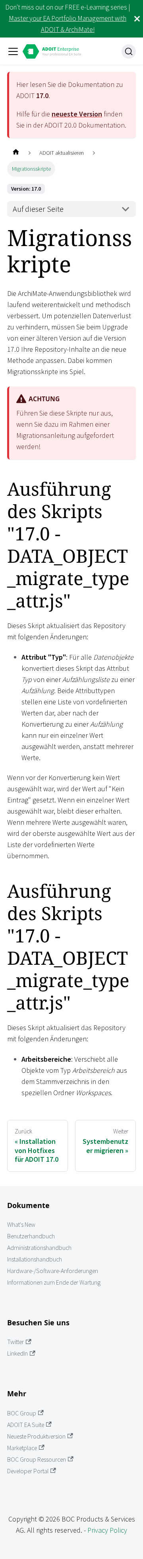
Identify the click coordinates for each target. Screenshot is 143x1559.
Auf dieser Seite (38, 209)
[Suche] (129, 51)
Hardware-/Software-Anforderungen (52, 1271)
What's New (21, 1224)
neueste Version (77, 113)
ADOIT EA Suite (25, 1425)
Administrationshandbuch (39, 1248)
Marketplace (22, 1448)
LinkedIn (17, 1353)
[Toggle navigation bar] (13, 51)
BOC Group (21, 1413)
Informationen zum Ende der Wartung (53, 1282)
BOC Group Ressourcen (36, 1459)
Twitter (15, 1342)
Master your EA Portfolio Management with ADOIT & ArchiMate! (67, 24)
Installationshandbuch (34, 1259)
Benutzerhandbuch (31, 1236)
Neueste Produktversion (36, 1436)
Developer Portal (27, 1471)
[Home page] (15, 153)
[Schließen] (137, 18)
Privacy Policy (107, 1530)
